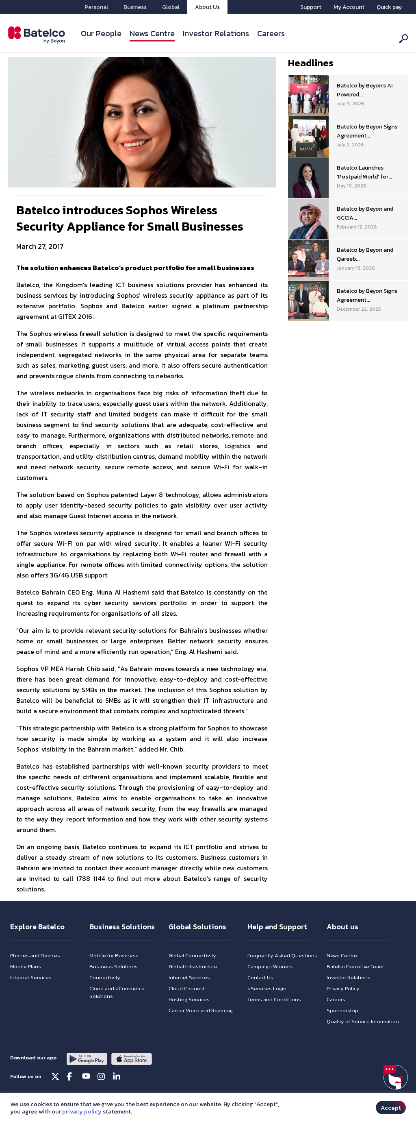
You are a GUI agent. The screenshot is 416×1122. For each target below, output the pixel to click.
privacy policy (82, 1111)
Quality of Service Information (363, 1021)
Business (135, 7)
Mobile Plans (25, 966)
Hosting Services (189, 999)
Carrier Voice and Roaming (201, 1010)
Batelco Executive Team (355, 966)
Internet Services (31, 977)
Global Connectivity (192, 955)
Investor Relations (216, 33)
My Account (349, 7)
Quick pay (389, 7)
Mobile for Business (114, 955)
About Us (207, 7)
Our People (101, 33)
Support (310, 7)
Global (171, 7)
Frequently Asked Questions (282, 955)
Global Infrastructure (193, 966)
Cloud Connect (186, 988)
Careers (271, 33)
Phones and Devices (35, 955)
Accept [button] (391, 1107)
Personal (96, 7)
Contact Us (260, 977)
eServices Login (266, 988)
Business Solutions (113, 966)
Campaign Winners (270, 966)
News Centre (152, 33)
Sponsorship (342, 1010)
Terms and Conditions (274, 999)
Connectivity (104, 977)
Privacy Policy (343, 988)
